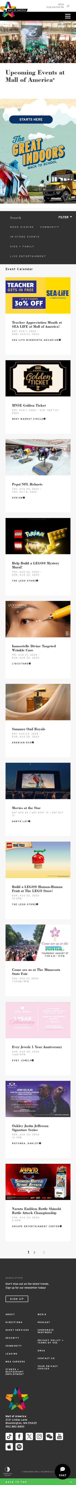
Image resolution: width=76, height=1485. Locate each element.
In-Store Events (25, 236)
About (10, 1314)
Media (42, 1314)
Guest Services (17, 1330)
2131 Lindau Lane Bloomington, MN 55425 (21, 1420)
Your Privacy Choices (48, 1367)
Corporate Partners (46, 1331)
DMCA (41, 1350)
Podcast (44, 1322)
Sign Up (17, 1299)
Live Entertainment (28, 256)
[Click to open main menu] (67, 16)
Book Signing (22, 227)
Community (49, 227)
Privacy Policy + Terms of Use (51, 1341)
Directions (14, 1322)
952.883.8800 (15, 1426)
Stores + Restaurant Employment (15, 1371)
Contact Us (46, 1358)
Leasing (12, 1354)
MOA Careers (15, 1362)
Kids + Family (22, 246)
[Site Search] (67, 6)
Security (12, 1338)
